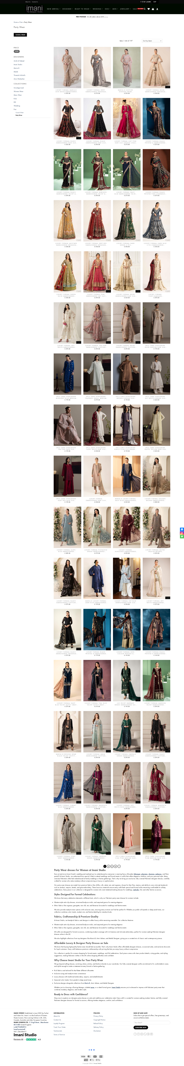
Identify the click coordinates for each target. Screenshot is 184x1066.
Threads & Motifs (19, 75)
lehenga (137, 874)
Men (115, 9)
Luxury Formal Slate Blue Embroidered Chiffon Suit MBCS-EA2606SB (66, 551)
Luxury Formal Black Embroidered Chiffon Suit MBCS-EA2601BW (66, 602)
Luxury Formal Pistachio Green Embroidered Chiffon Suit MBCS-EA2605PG (95, 551)
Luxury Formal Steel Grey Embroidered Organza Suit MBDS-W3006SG (66, 857)
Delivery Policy (99, 1027)
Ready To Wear (82, 9)
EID (15, 102)
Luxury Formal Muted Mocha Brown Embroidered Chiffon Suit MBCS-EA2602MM (155, 551)
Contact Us (35, 2)
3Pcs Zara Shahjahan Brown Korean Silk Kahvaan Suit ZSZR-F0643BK (125, 397)
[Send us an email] (144, 1)
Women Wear (18, 91)
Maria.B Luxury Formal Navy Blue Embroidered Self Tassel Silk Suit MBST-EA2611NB (125, 499)
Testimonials (58, 1031)
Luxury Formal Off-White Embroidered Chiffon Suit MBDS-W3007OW (66, 346)
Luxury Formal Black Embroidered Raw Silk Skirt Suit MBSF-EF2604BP (66, 142)
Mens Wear (18, 95)
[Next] (119, 866)
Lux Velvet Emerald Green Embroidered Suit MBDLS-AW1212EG (125, 704)
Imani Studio (18, 64)
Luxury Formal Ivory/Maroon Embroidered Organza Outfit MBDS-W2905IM (155, 295)
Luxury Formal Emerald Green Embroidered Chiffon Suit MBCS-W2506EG (125, 755)
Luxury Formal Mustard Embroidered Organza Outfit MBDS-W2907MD (66, 244)
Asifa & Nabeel (19, 61)
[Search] (145, 9)
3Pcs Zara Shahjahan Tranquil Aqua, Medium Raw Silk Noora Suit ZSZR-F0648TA (95, 397)
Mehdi (16, 71)
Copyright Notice (99, 1020)
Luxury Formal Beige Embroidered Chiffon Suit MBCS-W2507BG (125, 346)
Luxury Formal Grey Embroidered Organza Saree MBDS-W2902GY (96, 91)
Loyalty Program (59, 1023)
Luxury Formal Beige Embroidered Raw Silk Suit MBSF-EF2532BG (125, 295)
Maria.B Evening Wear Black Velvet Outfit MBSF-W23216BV (66, 755)
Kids (107, 9)
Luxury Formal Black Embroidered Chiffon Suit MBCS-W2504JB (155, 755)
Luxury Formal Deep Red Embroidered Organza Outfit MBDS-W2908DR (96, 244)
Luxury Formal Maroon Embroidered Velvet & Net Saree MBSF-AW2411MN (96, 193)
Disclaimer (97, 1031)
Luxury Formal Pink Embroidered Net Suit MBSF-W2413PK (96, 295)
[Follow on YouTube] (149, 1)
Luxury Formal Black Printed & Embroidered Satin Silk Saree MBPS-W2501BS (155, 142)
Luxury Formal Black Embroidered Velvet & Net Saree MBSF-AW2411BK (66, 193)
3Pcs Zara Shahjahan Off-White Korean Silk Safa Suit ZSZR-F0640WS (155, 397)
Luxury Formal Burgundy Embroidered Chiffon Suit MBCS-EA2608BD (125, 551)
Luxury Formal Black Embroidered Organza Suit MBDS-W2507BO (66, 653)
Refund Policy (98, 1023)
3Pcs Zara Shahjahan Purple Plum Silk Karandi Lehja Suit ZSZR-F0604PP (125, 448)
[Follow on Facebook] (141, 1)
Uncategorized (19, 88)
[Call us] (146, 1)
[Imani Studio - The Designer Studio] (34, 9)
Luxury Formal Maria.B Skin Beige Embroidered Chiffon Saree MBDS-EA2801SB (66, 91)
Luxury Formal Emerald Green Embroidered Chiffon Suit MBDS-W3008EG (95, 857)
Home (16, 22)
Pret (21, 22)
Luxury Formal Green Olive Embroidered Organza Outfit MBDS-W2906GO (66, 295)
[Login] (157, 9)
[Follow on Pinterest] (148, 1)
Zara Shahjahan (19, 79)
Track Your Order (60, 1027)
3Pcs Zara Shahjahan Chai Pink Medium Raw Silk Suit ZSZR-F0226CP (125, 857)
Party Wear (19, 115)
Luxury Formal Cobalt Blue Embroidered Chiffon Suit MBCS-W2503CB (66, 806)
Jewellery (124, 9)
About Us (27, 2)
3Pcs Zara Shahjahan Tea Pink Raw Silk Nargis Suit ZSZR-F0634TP (66, 448)
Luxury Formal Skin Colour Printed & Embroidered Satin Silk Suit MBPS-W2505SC (125, 653)
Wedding (97, 9)
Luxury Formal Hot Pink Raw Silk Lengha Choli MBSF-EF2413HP (126, 142)
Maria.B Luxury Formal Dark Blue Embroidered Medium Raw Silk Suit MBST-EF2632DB (95, 602)
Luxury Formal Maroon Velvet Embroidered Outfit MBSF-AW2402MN (155, 704)
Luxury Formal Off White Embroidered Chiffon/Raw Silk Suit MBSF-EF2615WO (155, 602)
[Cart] (153, 9)
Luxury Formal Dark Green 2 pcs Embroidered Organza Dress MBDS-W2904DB (125, 244)
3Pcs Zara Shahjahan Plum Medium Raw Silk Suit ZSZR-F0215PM (155, 857)
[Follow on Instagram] (142, 1)
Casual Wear (20, 35)
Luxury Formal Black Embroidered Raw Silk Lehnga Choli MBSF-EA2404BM (96, 142)
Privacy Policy (98, 1016)
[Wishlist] (149, 9)
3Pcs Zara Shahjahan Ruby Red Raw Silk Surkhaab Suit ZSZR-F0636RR (66, 499)
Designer (67, 9)
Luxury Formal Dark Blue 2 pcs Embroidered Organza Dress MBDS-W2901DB (155, 244)
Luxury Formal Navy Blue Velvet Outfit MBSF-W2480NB (66, 704)
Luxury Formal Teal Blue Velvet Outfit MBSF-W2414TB (96, 704)
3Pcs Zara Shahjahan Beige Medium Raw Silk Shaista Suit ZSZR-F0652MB (155, 346)
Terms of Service (59, 1034)
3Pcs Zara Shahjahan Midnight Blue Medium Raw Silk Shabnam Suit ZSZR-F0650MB (66, 397)
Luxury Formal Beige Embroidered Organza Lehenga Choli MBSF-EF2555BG (155, 91)
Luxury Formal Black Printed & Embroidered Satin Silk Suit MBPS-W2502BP (155, 653)
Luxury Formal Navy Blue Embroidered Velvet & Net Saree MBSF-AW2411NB (126, 193)
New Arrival (53, 9)
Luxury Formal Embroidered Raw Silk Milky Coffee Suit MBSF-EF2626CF (96, 499)
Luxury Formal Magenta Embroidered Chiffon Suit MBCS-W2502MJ (96, 806)
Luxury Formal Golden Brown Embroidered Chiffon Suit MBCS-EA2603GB (155, 499)
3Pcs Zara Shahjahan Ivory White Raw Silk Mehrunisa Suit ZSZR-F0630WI (96, 448)
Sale (135, 9)
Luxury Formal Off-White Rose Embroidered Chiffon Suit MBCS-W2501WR (125, 806)
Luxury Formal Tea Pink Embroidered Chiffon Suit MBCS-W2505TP (96, 346)
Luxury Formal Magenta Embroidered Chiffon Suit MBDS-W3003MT (155, 806)
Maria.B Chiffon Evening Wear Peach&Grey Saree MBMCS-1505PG (125, 91)
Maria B (16, 68)
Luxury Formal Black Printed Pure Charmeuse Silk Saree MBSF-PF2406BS (155, 193)
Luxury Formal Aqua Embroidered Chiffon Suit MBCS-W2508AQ (96, 755)
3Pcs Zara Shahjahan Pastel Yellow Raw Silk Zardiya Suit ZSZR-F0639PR (155, 448)
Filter (16, 51)
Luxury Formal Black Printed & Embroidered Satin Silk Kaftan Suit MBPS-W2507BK (96, 653)
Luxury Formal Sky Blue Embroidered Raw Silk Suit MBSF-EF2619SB (125, 602)
